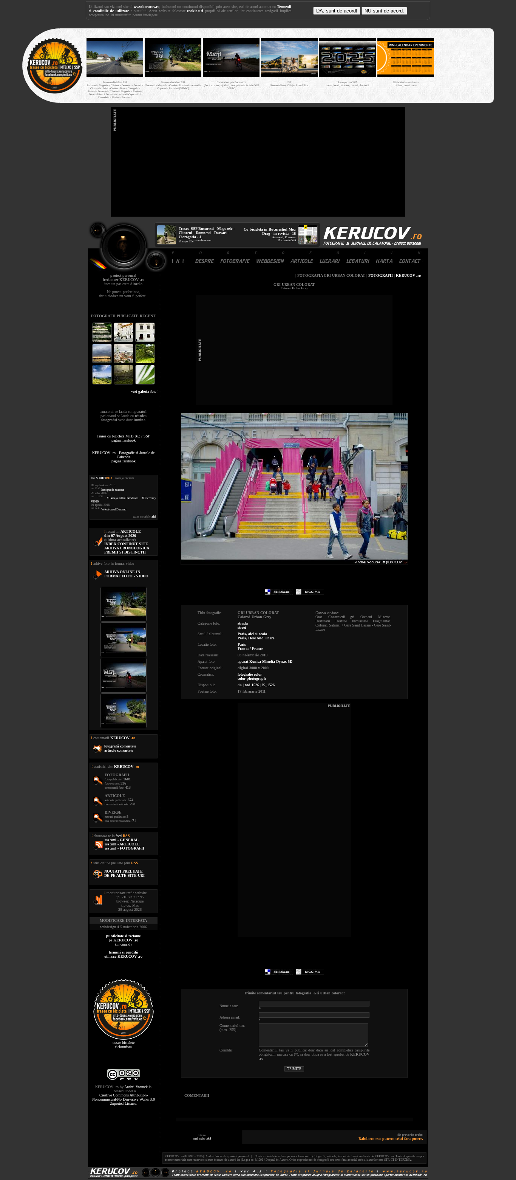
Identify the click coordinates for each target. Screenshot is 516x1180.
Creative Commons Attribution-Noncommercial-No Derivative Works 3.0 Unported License (123, 1099)
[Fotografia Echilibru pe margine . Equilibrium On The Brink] (102, 383)
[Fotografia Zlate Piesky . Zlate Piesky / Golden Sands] (102, 362)
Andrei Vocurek (136, 1087)
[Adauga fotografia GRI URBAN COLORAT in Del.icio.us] (279, 593)
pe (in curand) (123, 940)
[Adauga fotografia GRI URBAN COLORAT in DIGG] (310, 593)
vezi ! (144, 391)
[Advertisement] (258, 162)
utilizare (123, 954)
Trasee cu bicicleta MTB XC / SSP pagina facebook (123, 438)
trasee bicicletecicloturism (123, 1044)
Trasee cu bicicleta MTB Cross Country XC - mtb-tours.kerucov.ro (463, 63)
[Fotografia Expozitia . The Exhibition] (145, 341)
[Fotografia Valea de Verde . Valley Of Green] (145, 362)
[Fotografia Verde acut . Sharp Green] (145, 383)
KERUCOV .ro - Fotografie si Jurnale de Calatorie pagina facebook (123, 457)
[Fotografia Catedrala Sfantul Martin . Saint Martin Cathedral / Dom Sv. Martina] (124, 362)
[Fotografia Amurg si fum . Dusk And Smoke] (124, 383)
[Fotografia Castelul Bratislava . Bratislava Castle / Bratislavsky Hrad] (124, 341)
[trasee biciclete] (55, 93)
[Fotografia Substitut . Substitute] (102, 341)
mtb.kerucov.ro (204, 240)
